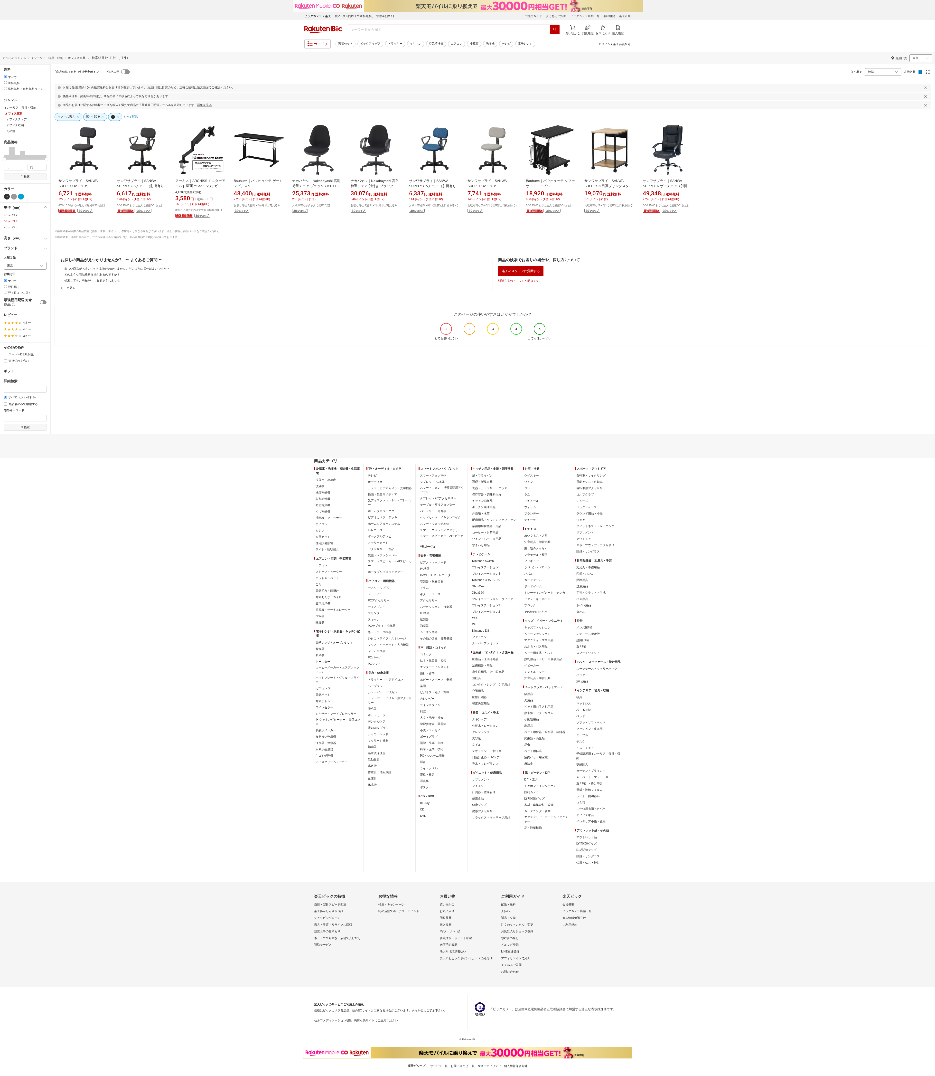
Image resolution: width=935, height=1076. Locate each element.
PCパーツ (374, 657)
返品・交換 (508, 918)
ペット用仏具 (533, 751)
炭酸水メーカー (326, 730)
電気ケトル (323, 701)
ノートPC (374, 594)
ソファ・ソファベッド (591, 722)
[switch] (43, 302)
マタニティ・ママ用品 (538, 640)
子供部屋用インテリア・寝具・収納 (598, 756)
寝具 (579, 697)
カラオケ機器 (429, 632)
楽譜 (423, 686)
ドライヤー (395, 43)
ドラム (424, 588)
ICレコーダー (376, 530)
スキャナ (374, 619)
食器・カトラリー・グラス (489, 488)
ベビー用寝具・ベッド (538, 653)
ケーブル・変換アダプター (437, 504)
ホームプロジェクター (382, 511)
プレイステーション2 (486, 611)
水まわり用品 (481, 545)
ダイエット (479, 786)
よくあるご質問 (556, 16)
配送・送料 (508, 904)
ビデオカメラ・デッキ (382, 517)
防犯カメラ (531, 792)
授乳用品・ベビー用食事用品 (543, 659)
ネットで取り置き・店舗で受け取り (337, 938)
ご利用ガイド (533, 16)
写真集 (424, 781)
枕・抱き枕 (583, 710)
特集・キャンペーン (391, 904)
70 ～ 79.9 (11, 227)
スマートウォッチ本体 (434, 523)
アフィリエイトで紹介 (515, 958)
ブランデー (531, 513)
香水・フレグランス (485, 763)
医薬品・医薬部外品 (485, 659)
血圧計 (372, 778)
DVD (423, 816)
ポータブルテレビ (379, 536)
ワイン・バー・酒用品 (486, 539)
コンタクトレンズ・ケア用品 (491, 684)
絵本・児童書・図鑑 (433, 660)
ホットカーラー (378, 715)
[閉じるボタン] (926, 88)
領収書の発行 (510, 938)
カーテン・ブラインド (591, 770)
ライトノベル (429, 768)
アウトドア (583, 539)
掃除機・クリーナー (329, 518)
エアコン (456, 43)
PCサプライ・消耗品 (381, 626)
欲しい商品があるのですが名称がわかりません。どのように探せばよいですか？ (116, 268)
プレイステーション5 (486, 567)
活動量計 (374, 759)
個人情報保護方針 (574, 918)
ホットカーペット (327, 578)
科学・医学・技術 (431, 749)
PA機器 (425, 569)
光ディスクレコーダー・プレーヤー (390, 502)
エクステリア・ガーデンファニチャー (546, 819)
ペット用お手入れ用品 (538, 706)
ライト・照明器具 (327, 549)
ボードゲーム (533, 586)
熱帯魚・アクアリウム (538, 713)
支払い (505, 911)
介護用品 (478, 691)
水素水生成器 (324, 749)
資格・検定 (427, 774)
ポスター (426, 787)
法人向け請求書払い (453, 951)
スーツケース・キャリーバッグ (596, 668)
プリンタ (374, 613)
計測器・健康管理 (484, 792)
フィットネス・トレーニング (595, 526)
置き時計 (582, 646)
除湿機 (320, 622)
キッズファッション (537, 627)
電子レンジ (525, 43)
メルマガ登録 (510, 944)
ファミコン (479, 637)
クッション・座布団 (589, 729)
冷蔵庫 (474, 43)
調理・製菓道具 (482, 482)
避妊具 (476, 678)
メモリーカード (378, 542)
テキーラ (530, 520)
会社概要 (609, 16)
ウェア (580, 520)
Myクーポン (447, 931)
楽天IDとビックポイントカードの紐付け (466, 958)
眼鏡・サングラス (588, 551)
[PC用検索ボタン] (555, 29)
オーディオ (375, 482)
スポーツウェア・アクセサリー (596, 545)
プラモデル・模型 (536, 554)
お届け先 (10, 257)
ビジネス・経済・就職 (434, 692)
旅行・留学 (427, 673)
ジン (527, 488)
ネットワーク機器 (379, 632)
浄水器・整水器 (326, 743)
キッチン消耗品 (482, 501)
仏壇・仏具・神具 (588, 862)
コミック (426, 654)
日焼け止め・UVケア (486, 757)
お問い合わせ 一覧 (463, 1066)
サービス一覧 (439, 1066)
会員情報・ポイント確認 (456, 938)
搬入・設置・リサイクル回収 (333, 924)
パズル (528, 573)
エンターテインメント (434, 667)
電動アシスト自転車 (589, 482)
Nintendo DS (480, 630)
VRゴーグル (428, 546)
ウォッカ (530, 507)
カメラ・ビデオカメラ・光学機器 (390, 488)
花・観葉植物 (533, 827)
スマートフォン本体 (433, 475)
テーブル (582, 735)
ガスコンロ (323, 688)
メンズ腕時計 (585, 627)
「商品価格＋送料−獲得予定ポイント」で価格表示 (86, 72)
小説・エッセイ (430, 730)
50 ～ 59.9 (11, 221)
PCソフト (374, 664)
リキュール (531, 501)
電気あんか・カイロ (329, 597)
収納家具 (582, 764)
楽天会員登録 (622, 44)
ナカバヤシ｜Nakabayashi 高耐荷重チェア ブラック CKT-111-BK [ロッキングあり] (316, 186)
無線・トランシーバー (382, 555)
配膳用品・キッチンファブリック (494, 520)
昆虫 (527, 744)
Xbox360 (478, 592)
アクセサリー (429, 600)
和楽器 (424, 626)
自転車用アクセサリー (591, 488)
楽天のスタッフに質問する (521, 271)
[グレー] (14, 197)
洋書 (423, 762)
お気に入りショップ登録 (517, 931)
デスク (580, 741)
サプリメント (481, 779)
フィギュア (531, 561)
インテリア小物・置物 (591, 821)
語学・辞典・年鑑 (431, 743)
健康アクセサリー (484, 811)
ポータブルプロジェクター (385, 572)
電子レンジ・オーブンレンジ (335, 642)
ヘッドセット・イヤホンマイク (440, 517)
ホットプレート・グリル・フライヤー (337, 680)
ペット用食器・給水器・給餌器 (544, 732)
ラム (527, 494)
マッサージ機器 (378, 740)
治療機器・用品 (482, 665)
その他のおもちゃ (536, 611)
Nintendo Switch (483, 561)
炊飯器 (320, 649)
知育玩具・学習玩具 (537, 542)
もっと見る (68, 288)
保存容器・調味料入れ (486, 494)
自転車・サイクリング (591, 475)
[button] (6, 153)
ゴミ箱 (580, 802)
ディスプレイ (376, 607)
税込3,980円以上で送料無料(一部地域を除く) (364, 16)
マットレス (583, 703)
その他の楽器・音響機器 (436, 638)
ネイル (476, 744)
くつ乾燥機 (323, 511)
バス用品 (582, 599)
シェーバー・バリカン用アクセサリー (390, 700)
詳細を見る (204, 105)
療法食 (528, 763)
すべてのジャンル (14, 58)
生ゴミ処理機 (324, 755)
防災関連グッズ (534, 798)
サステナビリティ (489, 1066)
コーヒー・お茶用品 (485, 532)
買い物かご (447, 904)
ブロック (530, 605)
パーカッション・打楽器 (436, 607)
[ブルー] (21, 197)
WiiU (475, 618)
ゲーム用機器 (376, 651)
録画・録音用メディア (382, 494)
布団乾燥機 (323, 505)
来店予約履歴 (448, 944)
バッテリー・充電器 (433, 511)
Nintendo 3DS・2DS (486, 580)
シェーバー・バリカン (382, 692)
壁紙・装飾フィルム (589, 789)
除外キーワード (14, 410)
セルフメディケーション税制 (333, 1020)
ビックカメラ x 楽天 (317, 16)
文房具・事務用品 (588, 567)
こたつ (320, 584)
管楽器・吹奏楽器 (431, 581)
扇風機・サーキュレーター (333, 609)
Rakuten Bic (323, 29)
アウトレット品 (586, 837)
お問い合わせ (510, 971)
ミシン (320, 530)
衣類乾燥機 (323, 499)
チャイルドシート (536, 672)
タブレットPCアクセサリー (438, 498)
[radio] (5, 76)
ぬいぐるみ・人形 (536, 535)
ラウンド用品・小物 (589, 513)
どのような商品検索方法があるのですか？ (92, 274)
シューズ (582, 501)
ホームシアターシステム (384, 523)
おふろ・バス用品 (536, 646)
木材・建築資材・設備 (538, 805)
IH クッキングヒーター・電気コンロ (338, 722)
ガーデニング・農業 (537, 811)
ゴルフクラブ (585, 494)
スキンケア (479, 719)
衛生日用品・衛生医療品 (488, 672)
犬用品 (528, 700)
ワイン (528, 482)
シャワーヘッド (378, 734)
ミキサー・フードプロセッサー (336, 713)
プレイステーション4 (486, 573)
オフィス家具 (585, 815)
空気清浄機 (436, 43)
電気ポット (323, 694)
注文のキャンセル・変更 (517, 924)
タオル (580, 611)
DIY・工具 (531, 779)
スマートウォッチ (588, 653)
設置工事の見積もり (327, 931)
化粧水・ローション (485, 725)
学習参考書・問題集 (433, 724)
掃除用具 (582, 580)
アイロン (321, 524)
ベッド (580, 716)
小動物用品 (531, 719)
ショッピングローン (327, 918)
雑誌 (423, 711)
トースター (323, 661)
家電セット (345, 43)
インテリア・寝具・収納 (47, 58)
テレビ (506, 43)
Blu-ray (425, 803)
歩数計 (372, 766)
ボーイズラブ (429, 736)
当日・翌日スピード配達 (330, 904)
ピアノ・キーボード (433, 562)
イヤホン (415, 43)
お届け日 (10, 274)
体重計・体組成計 (379, 772)
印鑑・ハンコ (585, 573)
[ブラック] (7, 197)
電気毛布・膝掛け (327, 590)
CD (422, 809)
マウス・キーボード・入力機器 (388, 645)
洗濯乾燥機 (323, 492)
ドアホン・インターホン (540, 786)
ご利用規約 (569, 924)
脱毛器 (372, 709)
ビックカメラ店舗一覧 (584, 16)
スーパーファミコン (485, 643)
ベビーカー (531, 665)
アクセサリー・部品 (381, 549)
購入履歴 (445, 924)
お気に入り (447, 911)
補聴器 (372, 747)
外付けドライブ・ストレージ (387, 638)
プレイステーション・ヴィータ (492, 599)
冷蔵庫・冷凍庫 (326, 480)
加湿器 (320, 616)
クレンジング (481, 732)
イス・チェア (585, 748)
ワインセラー (324, 707)
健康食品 (478, 798)
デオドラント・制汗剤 (486, 751)
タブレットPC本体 (432, 482)
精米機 (320, 655)
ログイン (604, 44)
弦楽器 (424, 619)
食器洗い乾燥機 (326, 736)
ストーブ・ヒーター (329, 571)
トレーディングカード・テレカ (544, 592)
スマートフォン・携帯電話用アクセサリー (442, 490)
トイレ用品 (583, 605)
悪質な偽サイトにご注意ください (376, 1020)
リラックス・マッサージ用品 (491, 817)
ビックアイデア (370, 43)
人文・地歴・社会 (431, 717)
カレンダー (427, 698)
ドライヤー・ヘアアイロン (385, 679)
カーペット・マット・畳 (592, 777)
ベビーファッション (537, 634)
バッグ (580, 675)
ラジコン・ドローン (537, 567)
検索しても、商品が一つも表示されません (92, 280)
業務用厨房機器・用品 (486, 526)
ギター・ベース (430, 594)
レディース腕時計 (588, 634)
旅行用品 (582, 681)
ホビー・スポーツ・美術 (436, 679)
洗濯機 (490, 43)
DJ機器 (425, 613)
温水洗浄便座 (376, 753)
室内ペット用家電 (536, 757)
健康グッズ (479, 805)
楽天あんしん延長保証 (328, 911)
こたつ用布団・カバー (591, 808)
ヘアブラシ (375, 686)
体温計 (372, 785)
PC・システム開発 (432, 755)
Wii (474, 624)
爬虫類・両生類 (534, 738)
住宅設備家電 (324, 543)
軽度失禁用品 (481, 703)
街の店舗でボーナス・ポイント (398, 911)
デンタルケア (376, 721)
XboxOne (478, 586)
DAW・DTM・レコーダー (437, 575)
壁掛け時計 (583, 640)
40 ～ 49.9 (11, 215)
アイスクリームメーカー (332, 762)
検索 (27, 176)
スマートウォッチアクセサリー (440, 530)
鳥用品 (528, 725)
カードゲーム (533, 580)
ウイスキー (531, 475)
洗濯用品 (582, 586)
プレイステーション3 (486, 605)
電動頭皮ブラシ (378, 728)
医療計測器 (479, 697)
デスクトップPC (379, 588)
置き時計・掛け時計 (589, 783)
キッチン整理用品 (484, 507)
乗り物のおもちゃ (536, 548)
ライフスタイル (430, 705)
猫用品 (528, 694)
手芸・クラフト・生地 (591, 592)
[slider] (4, 159)
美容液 (476, 738)
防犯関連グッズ (586, 843)
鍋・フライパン (482, 475)
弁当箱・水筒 (481, 513)
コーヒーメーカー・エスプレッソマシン (337, 670)
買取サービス (323, 944)
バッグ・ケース (586, 507)
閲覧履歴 (445, 918)
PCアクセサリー (379, 600)
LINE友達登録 (510, 951)
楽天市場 (625, 16)
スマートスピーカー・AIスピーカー (389, 563)
